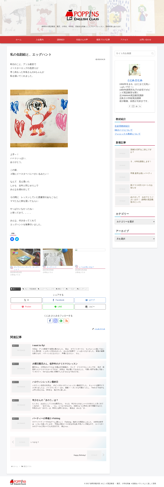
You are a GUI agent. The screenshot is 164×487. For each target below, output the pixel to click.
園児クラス (16, 289)
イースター (71, 289)
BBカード (61, 289)
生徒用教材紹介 (122, 126)
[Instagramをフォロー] (55, 320)
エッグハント (52, 267)
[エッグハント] (58, 257)
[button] (90, 306)
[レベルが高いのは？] (90, 257)
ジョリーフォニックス (47, 289)
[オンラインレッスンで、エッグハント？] (25, 257)
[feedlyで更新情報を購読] (61, 320)
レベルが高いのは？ (86, 267)
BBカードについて (124, 130)
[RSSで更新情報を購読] (66, 320)
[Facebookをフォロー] (50, 320)
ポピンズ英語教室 (30, 289)
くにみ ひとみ (134, 80)
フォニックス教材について (128, 134)
